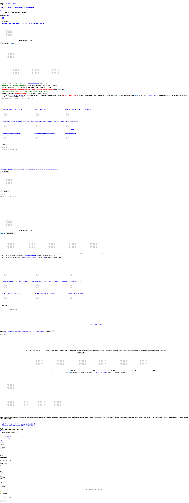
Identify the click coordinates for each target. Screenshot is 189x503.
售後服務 (72, 129)
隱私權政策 (100, 489)
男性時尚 (65, 281)
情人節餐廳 (44, 257)
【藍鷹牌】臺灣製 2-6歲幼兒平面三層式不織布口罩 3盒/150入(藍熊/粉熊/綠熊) (78, 109)
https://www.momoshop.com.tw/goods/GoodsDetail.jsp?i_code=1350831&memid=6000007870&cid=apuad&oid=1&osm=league (53, 40)
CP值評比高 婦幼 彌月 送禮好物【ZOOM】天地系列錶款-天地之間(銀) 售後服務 (23, 23)
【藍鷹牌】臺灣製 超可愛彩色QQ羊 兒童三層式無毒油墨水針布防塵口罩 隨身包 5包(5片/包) (18, 121)
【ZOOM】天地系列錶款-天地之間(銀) (34, 83)
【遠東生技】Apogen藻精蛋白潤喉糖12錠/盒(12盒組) (12, 133)
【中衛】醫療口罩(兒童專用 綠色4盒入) (71, 121)
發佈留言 (2, 448)
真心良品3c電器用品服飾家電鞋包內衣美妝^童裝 (17, 7)
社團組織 (8, 15)
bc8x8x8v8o (2, 430)
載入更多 (2, 442)
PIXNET (87, 489)
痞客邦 (8, 436)
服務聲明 (104, 489)
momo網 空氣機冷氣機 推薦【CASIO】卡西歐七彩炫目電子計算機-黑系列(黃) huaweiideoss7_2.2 (18, 425)
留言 (10, 436)
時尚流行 (8, 438)
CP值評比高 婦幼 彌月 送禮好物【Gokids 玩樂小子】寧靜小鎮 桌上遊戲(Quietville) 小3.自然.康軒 (19, 424)
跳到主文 (2, 10)
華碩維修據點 (70, 293)
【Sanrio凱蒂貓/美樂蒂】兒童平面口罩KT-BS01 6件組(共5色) (45, 133)
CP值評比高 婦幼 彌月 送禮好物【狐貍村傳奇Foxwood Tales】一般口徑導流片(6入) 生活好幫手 (18, 423)
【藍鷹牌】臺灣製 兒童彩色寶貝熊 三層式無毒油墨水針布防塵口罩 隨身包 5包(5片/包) (49, 121)
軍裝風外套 (20, 109)
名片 (3, 19)
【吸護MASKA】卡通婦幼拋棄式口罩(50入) (10, 109)
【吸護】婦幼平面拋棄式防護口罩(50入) (41, 109)
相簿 (3, 17)
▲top (1, 440)
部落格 (3, 18)
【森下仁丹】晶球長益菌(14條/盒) (70, 133)
